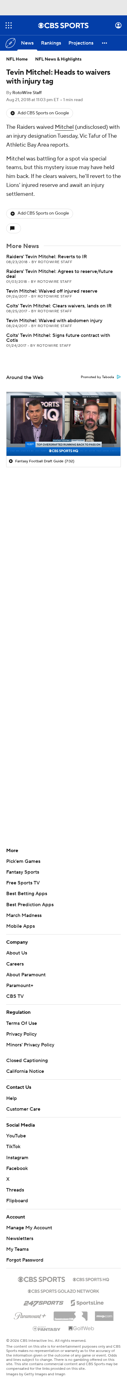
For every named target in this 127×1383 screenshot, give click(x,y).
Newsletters (19, 1238)
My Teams (17, 1249)
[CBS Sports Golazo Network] (63, 1290)
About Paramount (26, 975)
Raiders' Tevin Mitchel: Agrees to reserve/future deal (59, 273)
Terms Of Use (21, 1023)
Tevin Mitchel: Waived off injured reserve (51, 291)
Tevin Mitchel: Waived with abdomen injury (54, 321)
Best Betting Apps (26, 894)
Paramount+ (19, 985)
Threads (15, 1190)
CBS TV (15, 996)
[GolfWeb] (81, 1329)
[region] (63, 424)
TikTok (13, 1147)
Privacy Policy (21, 1034)
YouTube (16, 1136)
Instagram (17, 1158)
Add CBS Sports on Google (43, 113)
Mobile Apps (20, 926)
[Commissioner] (71, 1314)
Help (11, 1098)
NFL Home (17, 59)
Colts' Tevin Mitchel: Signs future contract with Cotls (58, 337)
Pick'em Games (23, 861)
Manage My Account (29, 1228)
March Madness (24, 915)
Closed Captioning (27, 1060)
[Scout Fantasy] (47, 1328)
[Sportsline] (87, 1302)
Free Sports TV (23, 883)
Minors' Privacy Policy (30, 1045)
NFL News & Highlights (58, 59)
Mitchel (64, 127)
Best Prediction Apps (30, 905)
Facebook (17, 1168)
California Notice (25, 1071)
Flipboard (17, 1201)
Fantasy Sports (22, 872)
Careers (15, 964)
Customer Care (23, 1109)
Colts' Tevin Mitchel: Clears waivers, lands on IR (59, 306)
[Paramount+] (30, 1315)
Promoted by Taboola (97, 377)
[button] (8, 25)
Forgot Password (24, 1260)
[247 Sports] (43, 1302)
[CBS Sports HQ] (91, 1279)
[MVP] (104, 1314)
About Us (16, 953)
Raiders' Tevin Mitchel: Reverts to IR (46, 257)
